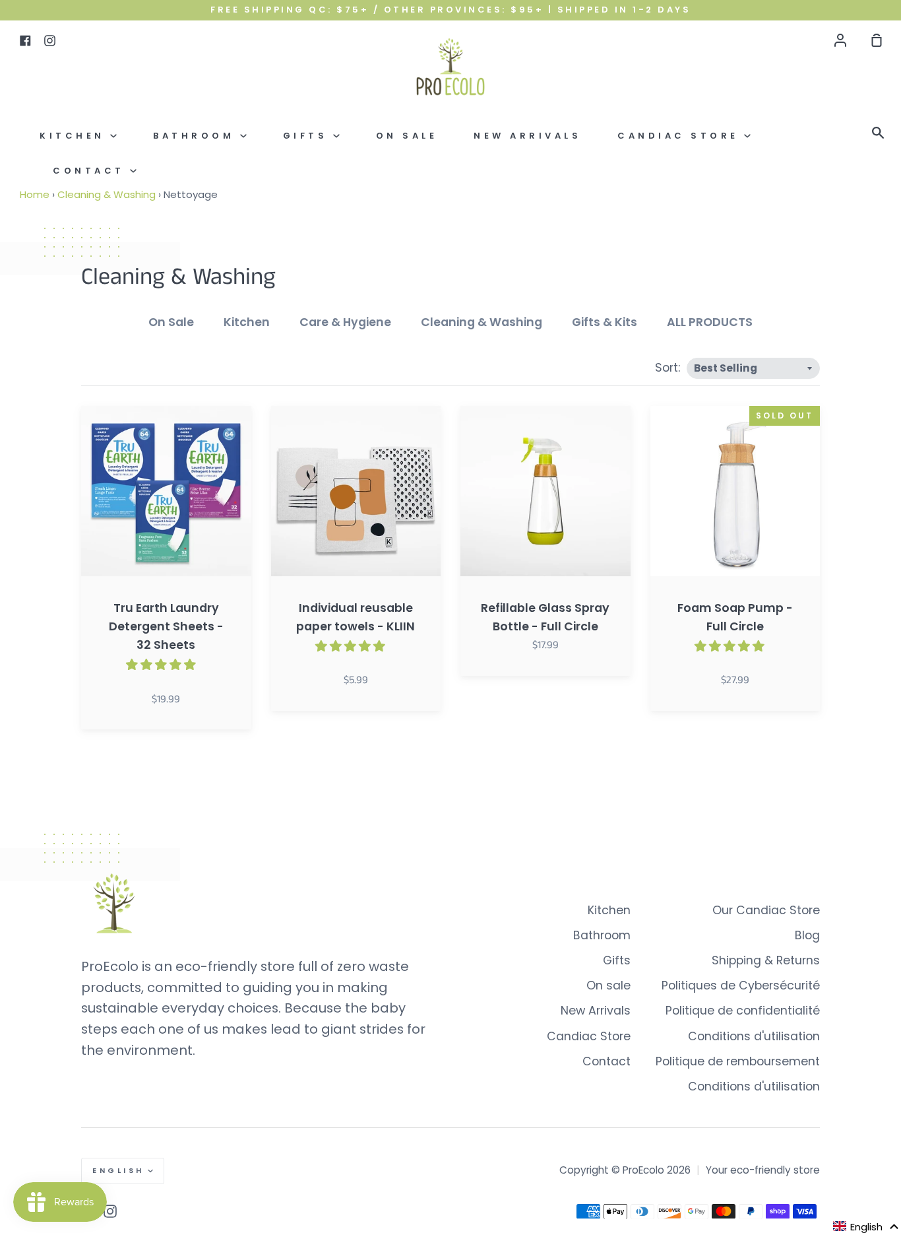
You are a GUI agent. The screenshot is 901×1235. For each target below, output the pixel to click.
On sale (407, 135)
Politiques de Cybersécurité (741, 985)
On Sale (171, 322)
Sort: (669, 368)
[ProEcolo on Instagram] (110, 1211)
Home (34, 194)
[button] (866, 1226)
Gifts (308, 135)
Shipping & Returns (766, 960)
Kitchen (75, 135)
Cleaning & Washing (106, 194)
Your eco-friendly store (763, 1170)
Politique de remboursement (738, 1061)
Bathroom (196, 135)
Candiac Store (680, 135)
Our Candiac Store (766, 910)
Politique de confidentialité (743, 1010)
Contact (91, 170)
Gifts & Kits (604, 322)
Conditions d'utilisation (754, 1036)
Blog (807, 935)
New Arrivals (527, 135)
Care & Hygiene (345, 322)
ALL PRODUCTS (710, 322)
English (118, 1170)
